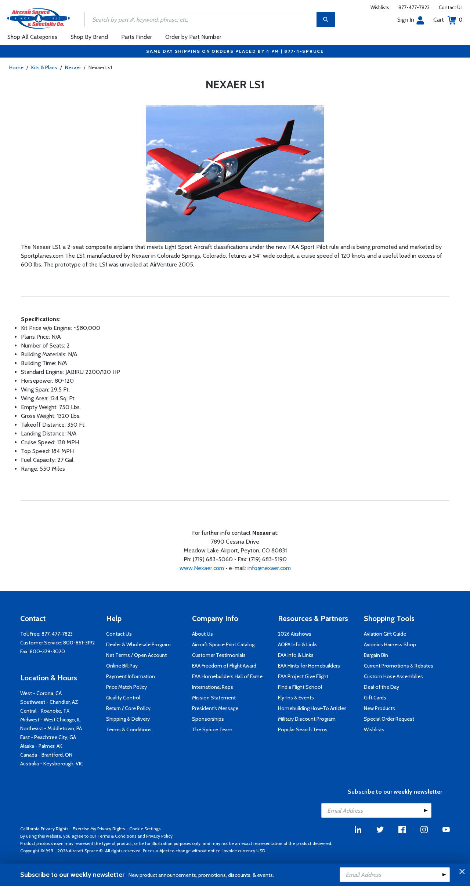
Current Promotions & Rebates (398, 665)
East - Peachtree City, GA (48, 737)
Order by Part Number (193, 36)
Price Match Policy (126, 687)
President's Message (215, 708)
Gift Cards (375, 697)
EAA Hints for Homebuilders (309, 665)
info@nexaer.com (269, 568)
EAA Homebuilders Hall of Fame (227, 676)
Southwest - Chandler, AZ (49, 702)
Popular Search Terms (303, 729)
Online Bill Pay (122, 665)
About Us (202, 634)
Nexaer (73, 67)
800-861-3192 (79, 642)
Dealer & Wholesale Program (138, 644)
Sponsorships (208, 719)
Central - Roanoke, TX (44, 710)
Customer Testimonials (219, 655)
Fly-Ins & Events (296, 697)
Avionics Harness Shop (390, 644)
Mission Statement (214, 697)
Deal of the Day (381, 687)
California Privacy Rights (44, 828)
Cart (448, 19)
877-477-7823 (414, 7)
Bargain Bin (376, 655)
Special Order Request (389, 719)
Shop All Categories (32, 36)
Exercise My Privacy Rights (99, 828)
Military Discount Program (307, 719)
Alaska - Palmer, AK (41, 746)
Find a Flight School (300, 687)
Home (16, 67)
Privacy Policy (159, 836)
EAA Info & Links (296, 655)
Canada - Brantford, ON (46, 754)
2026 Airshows (294, 634)
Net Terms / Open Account (136, 655)
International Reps (212, 687)
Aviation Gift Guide (385, 634)
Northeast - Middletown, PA (51, 728)
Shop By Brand (89, 36)
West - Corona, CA (41, 693)
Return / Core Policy (128, 708)
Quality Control (123, 697)
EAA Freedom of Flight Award (224, 665)
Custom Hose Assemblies (393, 676)
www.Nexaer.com (202, 568)
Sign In (405, 19)
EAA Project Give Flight (303, 676)
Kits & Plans (44, 67)
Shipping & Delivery (128, 719)
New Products (379, 708)
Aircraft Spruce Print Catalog (223, 644)
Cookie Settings (144, 828)
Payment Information (130, 676)
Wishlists (379, 7)
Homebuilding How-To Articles (312, 708)
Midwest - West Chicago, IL (50, 719)
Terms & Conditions (129, 729)
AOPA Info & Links (298, 644)
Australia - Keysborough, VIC (51, 763)
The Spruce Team (212, 729)
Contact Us (451, 7)
